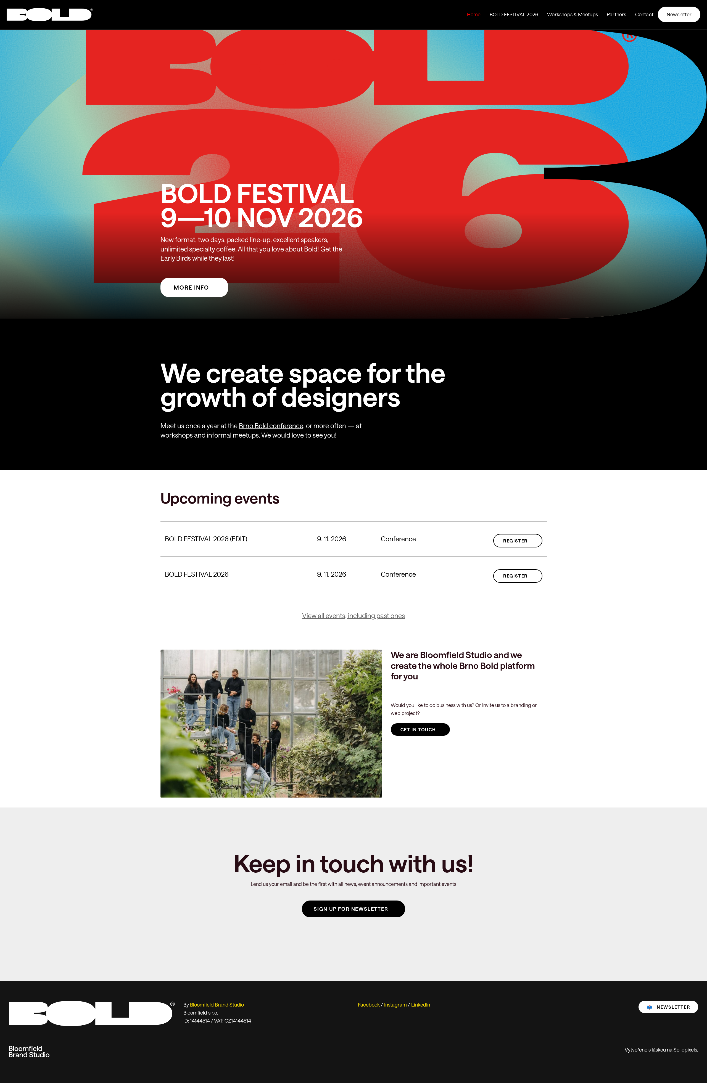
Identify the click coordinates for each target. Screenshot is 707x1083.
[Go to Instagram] (353, 933)
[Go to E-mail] (374, 933)
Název (164, 519)
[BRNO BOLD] (50, 14)
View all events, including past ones (353, 615)
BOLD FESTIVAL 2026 (197, 574)
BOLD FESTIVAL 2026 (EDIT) (206, 539)
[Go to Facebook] (333, 933)
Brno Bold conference (271, 426)
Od (314, 519)
